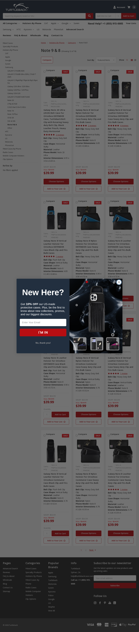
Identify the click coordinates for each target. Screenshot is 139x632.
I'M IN (43, 332)
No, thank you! (43, 343)
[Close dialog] (119, 282)
